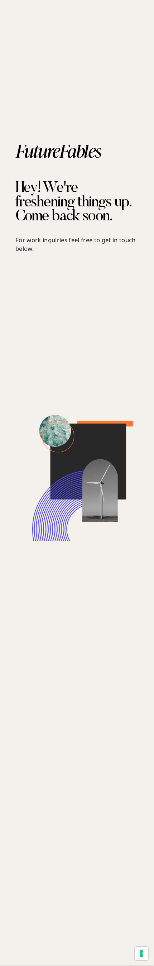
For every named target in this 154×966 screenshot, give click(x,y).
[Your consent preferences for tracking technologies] (141, 953)
